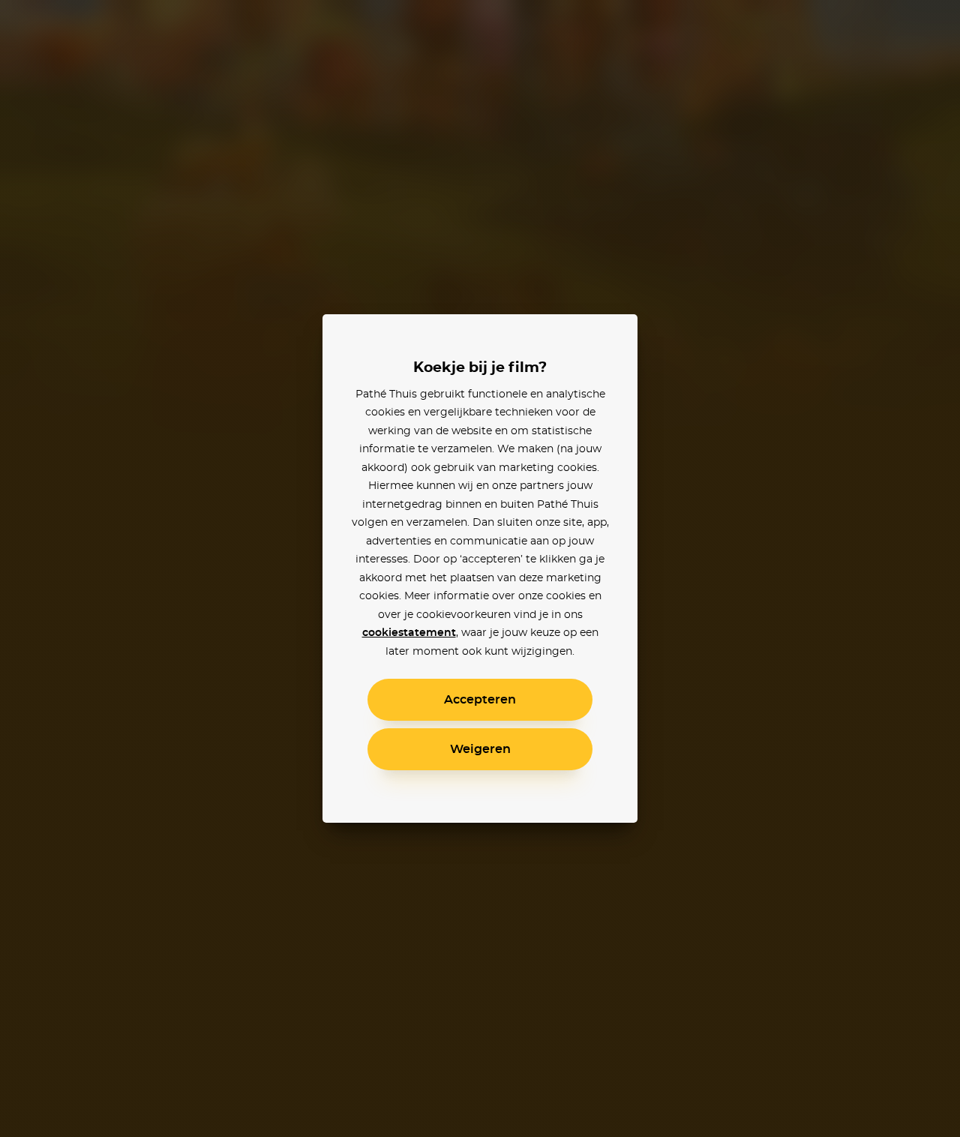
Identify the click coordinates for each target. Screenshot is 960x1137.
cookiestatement (409, 633)
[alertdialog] (480, 568)
